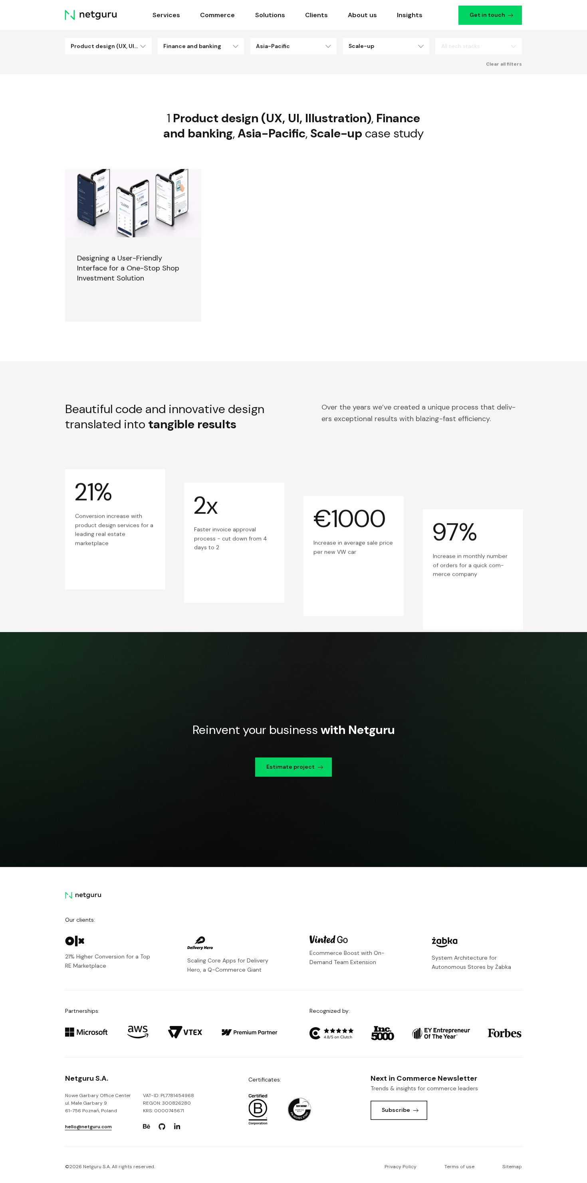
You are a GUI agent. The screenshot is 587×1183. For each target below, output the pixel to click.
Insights (410, 15)
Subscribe (396, 1109)
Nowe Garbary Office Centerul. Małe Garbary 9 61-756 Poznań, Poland (98, 1103)
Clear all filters (504, 64)
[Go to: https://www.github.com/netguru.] (162, 1126)
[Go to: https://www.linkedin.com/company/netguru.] (177, 1126)
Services (166, 15)
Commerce (217, 15)
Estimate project (290, 766)
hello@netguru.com (88, 1126)
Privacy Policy (400, 1166)
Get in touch (487, 14)
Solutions (270, 15)
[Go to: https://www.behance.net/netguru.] (146, 1126)
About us (362, 15)
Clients (316, 15)
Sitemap (512, 1166)
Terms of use (459, 1166)
